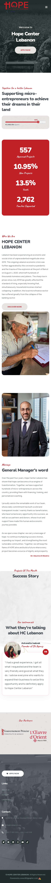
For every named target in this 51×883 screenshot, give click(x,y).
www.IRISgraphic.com (29, 878)
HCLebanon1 (5, 849)
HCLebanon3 (27, 849)
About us (5, 789)
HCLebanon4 (38, 849)
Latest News (7, 799)
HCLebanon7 (28, 853)
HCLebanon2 (16, 849)
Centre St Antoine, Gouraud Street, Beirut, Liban (23, 818)
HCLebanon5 (5, 853)
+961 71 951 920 (12, 832)
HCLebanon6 (16, 853)
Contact (5, 794)
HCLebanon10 (17, 856)
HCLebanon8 (39, 853)
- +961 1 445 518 (25, 832)
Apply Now (25, 57)
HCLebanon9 (5, 856)
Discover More (15, 307)
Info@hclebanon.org (13, 825)
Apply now (14, 773)
